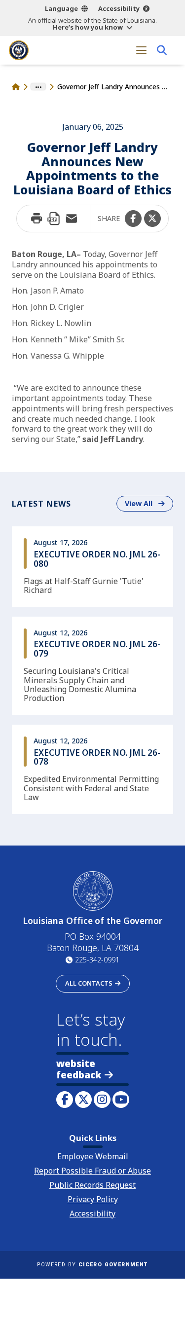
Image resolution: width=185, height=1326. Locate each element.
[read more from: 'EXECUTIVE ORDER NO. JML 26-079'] (92, 666)
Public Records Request (92, 1184)
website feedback (78, 1069)
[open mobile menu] (141, 50)
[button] (133, 218)
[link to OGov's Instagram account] (102, 1099)
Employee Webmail (92, 1156)
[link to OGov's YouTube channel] (120, 1099)
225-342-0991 (97, 959)
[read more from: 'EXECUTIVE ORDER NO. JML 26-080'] (92, 566)
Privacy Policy (93, 1199)
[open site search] (161, 50)
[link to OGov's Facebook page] (64, 1099)
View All (149, 503)
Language (61, 8)
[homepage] (19, 50)
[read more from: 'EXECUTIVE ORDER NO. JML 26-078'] (92, 769)
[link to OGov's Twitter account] (83, 1099)
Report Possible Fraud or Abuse (92, 1170)
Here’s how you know (88, 27)
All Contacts (88, 983)
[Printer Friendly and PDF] (54, 218)
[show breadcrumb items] (38, 86)
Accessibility (119, 8)
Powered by (92, 1264)
